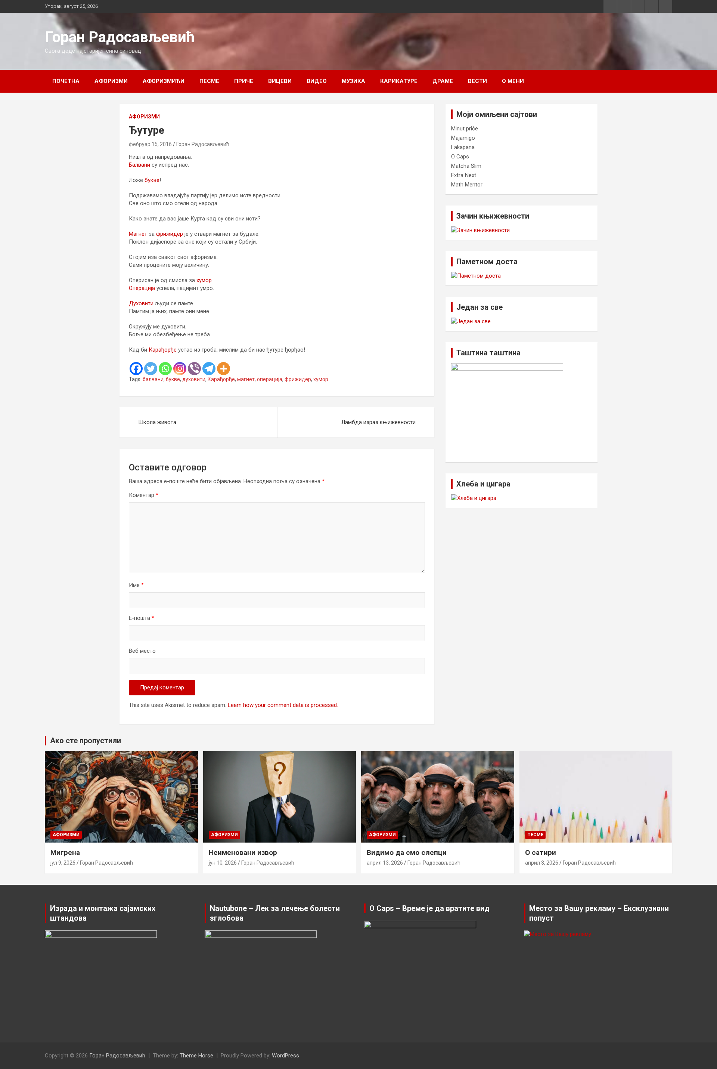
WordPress (285, 1055)
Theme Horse (196, 1055)
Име (136, 585)
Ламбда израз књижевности (378, 422)
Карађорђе (163, 349)
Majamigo (463, 138)
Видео (317, 81)
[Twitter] (150, 368)
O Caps (460, 156)
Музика (353, 81)
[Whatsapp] (165, 368)
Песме (209, 81)
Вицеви (280, 81)
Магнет (138, 234)
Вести (477, 81)
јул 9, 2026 (62, 863)
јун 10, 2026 (223, 863)
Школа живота (157, 422)
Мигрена (65, 852)
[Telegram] (208, 368)
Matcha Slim (466, 166)
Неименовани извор (243, 852)
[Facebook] (136, 368)
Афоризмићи (163, 81)
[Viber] (194, 368)
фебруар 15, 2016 (150, 144)
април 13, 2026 (385, 863)
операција (269, 379)
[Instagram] (179, 368)
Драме (442, 81)
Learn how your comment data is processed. (283, 705)
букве (152, 180)
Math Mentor (466, 184)
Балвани (139, 164)
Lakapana (463, 147)
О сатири (540, 852)
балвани (153, 379)
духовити (193, 379)
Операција (142, 288)
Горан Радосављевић (120, 37)
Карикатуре (399, 81)
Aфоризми (111, 81)
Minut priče (464, 128)
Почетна (66, 81)
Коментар (143, 495)
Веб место (142, 651)
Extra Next (463, 175)
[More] (223, 368)
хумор (204, 280)
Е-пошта (141, 618)
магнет (246, 379)
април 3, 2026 (541, 863)
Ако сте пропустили (85, 740)
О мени (513, 81)
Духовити (141, 303)
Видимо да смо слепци (407, 852)
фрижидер (169, 234)
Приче (243, 81)
